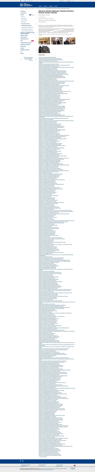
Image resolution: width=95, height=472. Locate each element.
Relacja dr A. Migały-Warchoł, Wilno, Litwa (45, 172)
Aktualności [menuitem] (23, 11)
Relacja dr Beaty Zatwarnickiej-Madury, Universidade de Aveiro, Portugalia (50, 417)
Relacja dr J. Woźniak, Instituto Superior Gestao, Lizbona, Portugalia (49, 148)
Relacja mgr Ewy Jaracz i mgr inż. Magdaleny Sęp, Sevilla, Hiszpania (49, 429)
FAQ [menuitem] (21, 51)
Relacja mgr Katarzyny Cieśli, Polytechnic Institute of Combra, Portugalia (50, 406)
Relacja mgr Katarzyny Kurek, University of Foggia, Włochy (48, 68)
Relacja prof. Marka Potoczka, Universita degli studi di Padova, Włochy (50, 442)
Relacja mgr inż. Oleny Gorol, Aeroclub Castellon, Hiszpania (48, 121)
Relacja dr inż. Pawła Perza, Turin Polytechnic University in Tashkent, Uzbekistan (51, 127)
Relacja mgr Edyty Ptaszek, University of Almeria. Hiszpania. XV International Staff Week (52, 102)
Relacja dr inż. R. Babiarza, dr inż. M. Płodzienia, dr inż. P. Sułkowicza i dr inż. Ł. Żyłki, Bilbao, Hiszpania (54, 261)
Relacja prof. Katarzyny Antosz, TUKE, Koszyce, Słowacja (48, 264)
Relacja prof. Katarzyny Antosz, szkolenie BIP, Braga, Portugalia (49, 265)
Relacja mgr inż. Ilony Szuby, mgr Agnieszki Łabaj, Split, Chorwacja (49, 206)
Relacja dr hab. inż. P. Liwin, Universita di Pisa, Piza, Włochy (48, 146)
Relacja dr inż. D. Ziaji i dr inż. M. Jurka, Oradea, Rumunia (47, 322)
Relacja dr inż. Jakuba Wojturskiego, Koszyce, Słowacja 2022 (48, 320)
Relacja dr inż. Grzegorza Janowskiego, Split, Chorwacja (47, 326)
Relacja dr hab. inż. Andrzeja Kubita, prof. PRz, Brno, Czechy (48, 246)
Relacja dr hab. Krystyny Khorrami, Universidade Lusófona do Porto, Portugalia (51, 109)
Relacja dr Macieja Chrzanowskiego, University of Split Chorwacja (49, 363)
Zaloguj (69, 0)
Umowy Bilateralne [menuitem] (24, 35)
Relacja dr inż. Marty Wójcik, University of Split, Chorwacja (48, 122)
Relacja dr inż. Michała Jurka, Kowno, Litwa (45, 274)
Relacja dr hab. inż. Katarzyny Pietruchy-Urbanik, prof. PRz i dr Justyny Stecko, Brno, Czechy (53, 349)
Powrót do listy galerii (43, 456)
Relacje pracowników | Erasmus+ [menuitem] (27, 25)
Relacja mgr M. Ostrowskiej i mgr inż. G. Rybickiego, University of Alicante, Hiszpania (52, 179)
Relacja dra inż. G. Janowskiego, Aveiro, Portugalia (47, 219)
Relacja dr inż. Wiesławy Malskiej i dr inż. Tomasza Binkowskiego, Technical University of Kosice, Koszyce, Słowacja (56, 67)
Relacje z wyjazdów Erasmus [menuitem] (25, 23)
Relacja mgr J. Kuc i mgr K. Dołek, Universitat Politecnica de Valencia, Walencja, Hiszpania (52, 138)
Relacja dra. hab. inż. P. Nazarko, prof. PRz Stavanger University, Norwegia (50, 143)
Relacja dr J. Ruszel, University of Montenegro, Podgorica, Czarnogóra (49, 125)
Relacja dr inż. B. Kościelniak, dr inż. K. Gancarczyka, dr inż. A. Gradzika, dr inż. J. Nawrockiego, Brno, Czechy (55, 244)
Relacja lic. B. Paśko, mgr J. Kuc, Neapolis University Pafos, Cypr (49, 177)
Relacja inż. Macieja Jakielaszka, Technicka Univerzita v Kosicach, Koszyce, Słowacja (58, 8)
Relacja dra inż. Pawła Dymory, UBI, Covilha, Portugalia (47, 201)
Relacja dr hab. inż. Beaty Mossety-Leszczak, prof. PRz (47, 230)
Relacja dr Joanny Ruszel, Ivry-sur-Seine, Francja (46, 314)
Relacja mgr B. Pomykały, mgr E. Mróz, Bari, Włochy (47, 193)
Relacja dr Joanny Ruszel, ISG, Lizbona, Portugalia (46, 324)
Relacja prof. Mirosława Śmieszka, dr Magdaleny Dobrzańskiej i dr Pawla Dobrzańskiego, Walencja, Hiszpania (55, 446)
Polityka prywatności (59, 465)
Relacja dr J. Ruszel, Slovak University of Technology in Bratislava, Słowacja (50, 281)
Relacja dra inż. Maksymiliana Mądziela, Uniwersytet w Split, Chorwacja (50, 208)
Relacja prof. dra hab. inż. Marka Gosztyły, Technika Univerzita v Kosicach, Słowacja (52, 115)
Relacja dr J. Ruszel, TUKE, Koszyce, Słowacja (46, 299)
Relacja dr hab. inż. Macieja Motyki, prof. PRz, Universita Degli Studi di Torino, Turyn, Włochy (53, 393)
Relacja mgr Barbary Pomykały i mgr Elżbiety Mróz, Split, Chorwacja (49, 341)
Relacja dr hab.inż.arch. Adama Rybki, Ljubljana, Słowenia (48, 410)
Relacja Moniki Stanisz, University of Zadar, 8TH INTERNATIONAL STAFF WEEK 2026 (52, 100)
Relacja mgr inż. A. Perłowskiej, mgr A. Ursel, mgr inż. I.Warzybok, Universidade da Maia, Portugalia (54, 135)
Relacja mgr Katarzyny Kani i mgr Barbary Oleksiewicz (47, 383)
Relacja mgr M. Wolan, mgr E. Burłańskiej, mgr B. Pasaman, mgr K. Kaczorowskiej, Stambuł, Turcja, (54, 327)
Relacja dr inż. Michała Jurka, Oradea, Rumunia (46, 291)
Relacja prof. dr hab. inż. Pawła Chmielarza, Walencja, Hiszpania (49, 279)
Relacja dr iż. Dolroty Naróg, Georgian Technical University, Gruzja (49, 66)
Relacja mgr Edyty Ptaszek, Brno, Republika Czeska (47, 234)
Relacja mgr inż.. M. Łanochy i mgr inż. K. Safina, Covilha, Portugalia (49, 187)
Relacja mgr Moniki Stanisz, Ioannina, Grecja (46, 229)
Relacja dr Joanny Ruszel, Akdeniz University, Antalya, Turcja (48, 288)
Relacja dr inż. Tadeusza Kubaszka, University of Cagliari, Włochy (49, 284)
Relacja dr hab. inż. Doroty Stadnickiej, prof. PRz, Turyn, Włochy (48, 227)
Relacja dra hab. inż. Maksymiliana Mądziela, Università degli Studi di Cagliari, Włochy (52, 76)
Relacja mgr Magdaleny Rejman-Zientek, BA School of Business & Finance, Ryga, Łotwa (52, 382)
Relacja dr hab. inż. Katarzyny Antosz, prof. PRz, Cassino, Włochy (49, 352)
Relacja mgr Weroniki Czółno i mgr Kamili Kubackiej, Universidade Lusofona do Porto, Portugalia (53, 74)
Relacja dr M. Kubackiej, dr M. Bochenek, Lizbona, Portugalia (48, 293)
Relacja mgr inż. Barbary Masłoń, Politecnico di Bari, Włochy (48, 131)
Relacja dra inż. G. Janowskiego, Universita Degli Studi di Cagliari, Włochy (50, 144)
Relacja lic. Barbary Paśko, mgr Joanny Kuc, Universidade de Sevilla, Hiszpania (51, 433)
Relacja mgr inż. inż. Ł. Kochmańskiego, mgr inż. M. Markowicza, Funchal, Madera (51, 202)
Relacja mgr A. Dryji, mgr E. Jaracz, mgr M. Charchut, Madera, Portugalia (50, 325)
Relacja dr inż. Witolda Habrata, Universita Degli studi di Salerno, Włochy (50, 450)
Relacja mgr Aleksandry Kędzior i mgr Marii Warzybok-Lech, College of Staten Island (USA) (52, 71)
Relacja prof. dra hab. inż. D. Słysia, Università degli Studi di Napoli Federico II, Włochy (52, 145)
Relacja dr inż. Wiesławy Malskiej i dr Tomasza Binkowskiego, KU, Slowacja (50, 392)
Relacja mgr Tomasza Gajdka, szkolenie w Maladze (47, 414)
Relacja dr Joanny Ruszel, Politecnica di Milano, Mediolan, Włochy (49, 176)
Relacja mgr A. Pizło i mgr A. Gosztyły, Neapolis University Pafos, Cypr (49, 175)
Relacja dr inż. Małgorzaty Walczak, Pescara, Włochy (47, 197)
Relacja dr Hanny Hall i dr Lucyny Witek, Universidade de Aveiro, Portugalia (50, 376)
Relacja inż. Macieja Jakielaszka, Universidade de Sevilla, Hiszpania (49, 407)
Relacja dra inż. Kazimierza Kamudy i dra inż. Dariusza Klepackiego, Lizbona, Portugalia (52, 242)
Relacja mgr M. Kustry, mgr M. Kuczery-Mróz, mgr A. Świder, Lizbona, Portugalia (51, 252)
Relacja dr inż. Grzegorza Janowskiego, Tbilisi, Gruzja (47, 180)
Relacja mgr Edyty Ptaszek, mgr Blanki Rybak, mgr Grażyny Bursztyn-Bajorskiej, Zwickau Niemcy (53, 425)
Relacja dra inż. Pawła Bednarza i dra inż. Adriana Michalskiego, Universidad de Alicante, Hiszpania (54, 85)
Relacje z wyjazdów (31, 8)
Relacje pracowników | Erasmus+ (40, 8)
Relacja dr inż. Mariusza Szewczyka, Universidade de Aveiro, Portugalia (50, 379)
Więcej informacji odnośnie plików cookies (47, 469)
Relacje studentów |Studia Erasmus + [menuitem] (27, 29)
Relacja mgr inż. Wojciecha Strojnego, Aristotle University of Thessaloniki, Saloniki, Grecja (52, 73)
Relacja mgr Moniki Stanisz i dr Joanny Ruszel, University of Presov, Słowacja (50, 368)
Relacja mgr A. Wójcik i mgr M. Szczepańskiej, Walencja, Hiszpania (49, 228)
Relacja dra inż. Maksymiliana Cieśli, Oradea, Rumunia (47, 233)
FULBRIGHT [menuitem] (22, 48)
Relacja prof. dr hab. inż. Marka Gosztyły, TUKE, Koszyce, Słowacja (49, 250)
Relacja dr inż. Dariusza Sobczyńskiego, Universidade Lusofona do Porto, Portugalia (52, 415)
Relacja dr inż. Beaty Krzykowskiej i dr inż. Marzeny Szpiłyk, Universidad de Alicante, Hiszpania (53, 93)
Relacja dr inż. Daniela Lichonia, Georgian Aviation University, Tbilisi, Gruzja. (50, 123)
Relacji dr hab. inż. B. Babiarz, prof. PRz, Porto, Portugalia (48, 217)
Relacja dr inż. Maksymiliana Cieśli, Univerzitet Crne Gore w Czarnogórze (50, 103)
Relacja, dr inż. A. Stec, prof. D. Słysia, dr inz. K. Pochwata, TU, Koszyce (50, 454)
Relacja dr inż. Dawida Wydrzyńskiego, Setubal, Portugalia (48, 183)
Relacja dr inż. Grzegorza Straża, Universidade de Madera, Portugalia (49, 371)
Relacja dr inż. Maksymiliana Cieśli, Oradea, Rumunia (47, 333)
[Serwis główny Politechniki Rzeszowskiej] (21, 1)
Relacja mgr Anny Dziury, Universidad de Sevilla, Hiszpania (48, 381)
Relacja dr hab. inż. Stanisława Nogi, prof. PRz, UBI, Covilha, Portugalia (50, 137)
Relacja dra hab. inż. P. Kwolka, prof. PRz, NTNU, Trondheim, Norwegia (50, 168)
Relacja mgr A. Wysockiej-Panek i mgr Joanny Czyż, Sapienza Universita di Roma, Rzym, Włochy (53, 118)
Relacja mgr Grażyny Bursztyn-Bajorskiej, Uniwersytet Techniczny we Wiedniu (51, 404)
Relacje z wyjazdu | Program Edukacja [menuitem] (27, 30)
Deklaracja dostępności (59, 464)
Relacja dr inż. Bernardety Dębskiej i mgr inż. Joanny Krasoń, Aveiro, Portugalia (51, 418)
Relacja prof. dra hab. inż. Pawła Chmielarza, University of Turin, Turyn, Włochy (51, 92)
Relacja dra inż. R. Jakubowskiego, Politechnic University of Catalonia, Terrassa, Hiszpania (53, 155)
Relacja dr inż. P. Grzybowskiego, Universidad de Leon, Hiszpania (49, 162)
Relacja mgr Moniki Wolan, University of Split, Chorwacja (47, 280)
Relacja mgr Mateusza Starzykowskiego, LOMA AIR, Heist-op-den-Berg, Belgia (51, 59)
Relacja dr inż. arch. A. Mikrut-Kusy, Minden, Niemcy (47, 251)
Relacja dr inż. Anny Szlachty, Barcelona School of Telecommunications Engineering (51, 110)
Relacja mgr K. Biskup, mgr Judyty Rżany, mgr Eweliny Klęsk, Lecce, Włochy (50, 300)
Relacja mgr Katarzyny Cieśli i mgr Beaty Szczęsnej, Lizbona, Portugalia (50, 432)
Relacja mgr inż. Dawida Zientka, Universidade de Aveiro (47, 387)
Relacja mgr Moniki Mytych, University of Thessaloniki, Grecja (48, 451)
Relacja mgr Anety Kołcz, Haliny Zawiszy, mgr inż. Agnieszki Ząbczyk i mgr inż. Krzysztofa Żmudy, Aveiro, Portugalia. (57, 331)
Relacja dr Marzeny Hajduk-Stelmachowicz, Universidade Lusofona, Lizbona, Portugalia (52, 440)
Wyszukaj (62, 0)
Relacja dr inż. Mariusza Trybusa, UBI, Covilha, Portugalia (47, 400)
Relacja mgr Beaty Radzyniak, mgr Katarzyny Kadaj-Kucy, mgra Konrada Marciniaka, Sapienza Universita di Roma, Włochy (56, 359)
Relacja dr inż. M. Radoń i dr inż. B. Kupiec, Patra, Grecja (47, 189)
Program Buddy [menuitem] (23, 21)
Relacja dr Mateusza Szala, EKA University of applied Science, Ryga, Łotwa (50, 101)
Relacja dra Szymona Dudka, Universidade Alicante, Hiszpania (48, 79)
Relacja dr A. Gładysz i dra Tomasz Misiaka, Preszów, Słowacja (48, 235)
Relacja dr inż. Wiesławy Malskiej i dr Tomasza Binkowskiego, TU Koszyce (50, 455)
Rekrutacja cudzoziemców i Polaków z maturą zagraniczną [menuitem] (27, 33)
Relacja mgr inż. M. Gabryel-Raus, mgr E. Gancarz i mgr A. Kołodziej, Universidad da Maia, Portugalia (54, 260)
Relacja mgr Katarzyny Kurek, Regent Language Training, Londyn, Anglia (50, 422)
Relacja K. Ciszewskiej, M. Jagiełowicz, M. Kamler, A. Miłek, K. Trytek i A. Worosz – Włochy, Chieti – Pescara (55, 289)
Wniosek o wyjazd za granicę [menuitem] (26, 42)
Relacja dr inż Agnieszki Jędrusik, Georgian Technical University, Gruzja (50, 95)
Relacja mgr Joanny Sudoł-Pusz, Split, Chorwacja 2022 (47, 317)
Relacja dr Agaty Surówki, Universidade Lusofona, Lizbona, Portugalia (49, 396)
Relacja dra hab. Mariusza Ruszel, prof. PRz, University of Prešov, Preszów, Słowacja (52, 82)
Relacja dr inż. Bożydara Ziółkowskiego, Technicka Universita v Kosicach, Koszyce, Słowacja (53, 373)
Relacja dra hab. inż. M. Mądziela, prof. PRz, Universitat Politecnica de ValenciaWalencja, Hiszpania (54, 164)
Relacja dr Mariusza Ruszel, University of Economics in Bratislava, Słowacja (50, 384)
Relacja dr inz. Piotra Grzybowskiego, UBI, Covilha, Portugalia (48, 399)
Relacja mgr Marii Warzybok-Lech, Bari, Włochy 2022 (47, 309)
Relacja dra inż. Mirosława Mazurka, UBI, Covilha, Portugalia (48, 203)
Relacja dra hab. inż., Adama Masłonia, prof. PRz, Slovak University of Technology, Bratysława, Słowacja (55, 91)
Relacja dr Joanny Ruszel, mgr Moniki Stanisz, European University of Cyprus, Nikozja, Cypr (53, 360)
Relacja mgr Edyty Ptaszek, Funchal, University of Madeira (48, 298)
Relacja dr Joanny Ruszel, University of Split (45, 356)
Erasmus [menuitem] (22, 14)
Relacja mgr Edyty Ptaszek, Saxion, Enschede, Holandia (47, 268)
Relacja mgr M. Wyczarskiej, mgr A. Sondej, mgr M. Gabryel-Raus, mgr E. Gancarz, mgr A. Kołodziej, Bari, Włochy (56, 211)
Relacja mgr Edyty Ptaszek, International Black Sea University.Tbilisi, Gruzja (50, 90)
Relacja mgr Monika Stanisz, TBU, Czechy (45, 311)
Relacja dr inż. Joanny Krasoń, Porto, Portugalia (46, 204)
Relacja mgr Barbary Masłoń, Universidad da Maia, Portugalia (48, 283)
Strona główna (22, 8)
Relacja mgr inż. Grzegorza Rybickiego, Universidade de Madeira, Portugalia (50, 75)
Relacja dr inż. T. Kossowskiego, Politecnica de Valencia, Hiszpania (49, 154)
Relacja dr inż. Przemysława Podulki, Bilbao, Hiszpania (47, 412)
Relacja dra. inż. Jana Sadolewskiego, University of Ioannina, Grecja (49, 94)
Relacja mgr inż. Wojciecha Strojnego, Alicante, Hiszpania (47, 192)
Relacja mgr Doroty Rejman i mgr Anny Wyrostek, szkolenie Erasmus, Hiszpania (51, 365)
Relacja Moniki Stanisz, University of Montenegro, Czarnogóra (48, 112)
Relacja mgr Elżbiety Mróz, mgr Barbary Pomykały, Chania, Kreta (49, 340)
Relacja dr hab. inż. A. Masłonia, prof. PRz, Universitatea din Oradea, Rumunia (51, 163)
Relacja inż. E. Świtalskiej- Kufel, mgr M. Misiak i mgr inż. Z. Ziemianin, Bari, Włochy (51, 257)
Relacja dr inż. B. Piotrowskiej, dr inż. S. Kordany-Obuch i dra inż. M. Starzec (50, 237)
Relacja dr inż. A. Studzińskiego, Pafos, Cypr (45, 253)
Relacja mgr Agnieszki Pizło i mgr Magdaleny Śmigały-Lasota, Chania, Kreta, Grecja (51, 330)
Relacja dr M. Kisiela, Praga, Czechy (44, 236)
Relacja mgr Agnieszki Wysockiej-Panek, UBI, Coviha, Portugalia (48, 448)
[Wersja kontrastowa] (25, 1)
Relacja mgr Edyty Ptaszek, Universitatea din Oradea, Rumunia (48, 171)
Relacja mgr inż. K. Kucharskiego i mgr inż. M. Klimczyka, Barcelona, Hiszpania (51, 258)
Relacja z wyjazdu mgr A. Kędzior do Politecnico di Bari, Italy (48, 128)
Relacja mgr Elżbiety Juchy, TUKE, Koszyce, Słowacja (47, 205)
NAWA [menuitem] (22, 40)
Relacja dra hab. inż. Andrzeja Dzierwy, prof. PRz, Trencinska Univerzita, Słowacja (51, 159)
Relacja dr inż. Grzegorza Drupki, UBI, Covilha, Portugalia (47, 247)
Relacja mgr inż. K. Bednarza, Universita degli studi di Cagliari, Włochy (49, 160)
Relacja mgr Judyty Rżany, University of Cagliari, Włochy (47, 57)
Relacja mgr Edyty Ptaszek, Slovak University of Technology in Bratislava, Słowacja (51, 222)
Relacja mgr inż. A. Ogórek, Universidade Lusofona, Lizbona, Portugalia (50, 151)
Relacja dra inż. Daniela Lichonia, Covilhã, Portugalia (47, 231)
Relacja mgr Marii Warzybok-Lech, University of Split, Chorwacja (48, 367)
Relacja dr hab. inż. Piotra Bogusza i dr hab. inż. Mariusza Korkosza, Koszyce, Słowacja (52, 305)
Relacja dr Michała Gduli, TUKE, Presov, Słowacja (46, 263)
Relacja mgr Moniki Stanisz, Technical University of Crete (47, 355)
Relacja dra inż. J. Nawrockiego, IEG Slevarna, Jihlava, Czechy (48, 167)
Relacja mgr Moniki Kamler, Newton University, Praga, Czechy (48, 69)
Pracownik (51, 6)
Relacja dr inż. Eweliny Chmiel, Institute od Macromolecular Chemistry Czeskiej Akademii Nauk (53, 385)
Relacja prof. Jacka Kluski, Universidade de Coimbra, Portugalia (48, 421)
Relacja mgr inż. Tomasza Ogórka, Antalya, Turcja (46, 185)
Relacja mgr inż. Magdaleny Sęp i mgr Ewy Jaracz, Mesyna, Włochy (49, 401)
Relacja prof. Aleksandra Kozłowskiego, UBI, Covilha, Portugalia (48, 391)
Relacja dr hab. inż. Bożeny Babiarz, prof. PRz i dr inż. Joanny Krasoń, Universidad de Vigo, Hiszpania (54, 65)
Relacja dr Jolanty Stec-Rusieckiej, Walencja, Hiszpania (47, 214)
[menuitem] (36, 15)
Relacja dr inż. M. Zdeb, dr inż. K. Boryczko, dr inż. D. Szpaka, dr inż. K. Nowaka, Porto (52, 409)
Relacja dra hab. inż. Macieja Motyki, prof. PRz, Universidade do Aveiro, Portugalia (51, 147)
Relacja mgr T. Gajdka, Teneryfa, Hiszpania (45, 256)
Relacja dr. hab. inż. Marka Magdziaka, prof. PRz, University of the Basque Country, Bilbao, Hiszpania (54, 99)
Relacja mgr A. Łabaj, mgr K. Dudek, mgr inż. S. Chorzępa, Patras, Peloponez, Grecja (52, 316)
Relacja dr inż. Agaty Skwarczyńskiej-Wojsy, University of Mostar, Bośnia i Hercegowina (52, 129)
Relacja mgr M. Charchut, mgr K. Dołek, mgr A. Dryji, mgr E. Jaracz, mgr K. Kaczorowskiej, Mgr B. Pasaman (55, 210)
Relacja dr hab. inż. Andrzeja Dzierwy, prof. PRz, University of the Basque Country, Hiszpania (53, 354)
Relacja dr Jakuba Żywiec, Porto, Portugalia (45, 218)
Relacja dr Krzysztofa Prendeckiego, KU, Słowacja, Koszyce (48, 389)
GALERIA (55, 6)
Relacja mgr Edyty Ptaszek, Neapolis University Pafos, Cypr (48, 310)
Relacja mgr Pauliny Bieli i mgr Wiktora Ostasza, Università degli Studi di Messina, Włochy (52, 70)
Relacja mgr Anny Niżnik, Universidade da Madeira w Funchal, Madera (49, 130)
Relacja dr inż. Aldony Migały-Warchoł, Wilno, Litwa (47, 413)
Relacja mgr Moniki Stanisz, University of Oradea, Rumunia (48, 282)
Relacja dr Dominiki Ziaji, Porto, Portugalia (45, 226)
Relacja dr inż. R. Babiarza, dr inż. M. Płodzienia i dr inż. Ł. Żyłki (48, 323)
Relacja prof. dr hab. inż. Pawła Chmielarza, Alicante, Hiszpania (48, 195)
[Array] (28, 59)
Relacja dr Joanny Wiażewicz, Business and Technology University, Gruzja (50, 88)
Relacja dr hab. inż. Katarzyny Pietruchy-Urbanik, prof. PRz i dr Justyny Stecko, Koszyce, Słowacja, (54, 348)
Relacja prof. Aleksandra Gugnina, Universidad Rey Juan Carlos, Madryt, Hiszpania (51, 390)
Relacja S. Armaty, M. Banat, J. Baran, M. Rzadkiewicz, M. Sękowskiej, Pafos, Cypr (51, 184)
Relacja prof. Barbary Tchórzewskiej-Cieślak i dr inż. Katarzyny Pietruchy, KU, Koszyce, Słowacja (53, 398)
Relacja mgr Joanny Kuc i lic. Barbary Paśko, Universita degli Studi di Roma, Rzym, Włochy (52, 397)
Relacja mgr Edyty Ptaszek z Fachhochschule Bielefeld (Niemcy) (49, 402)
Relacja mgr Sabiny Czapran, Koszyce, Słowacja (46, 334)
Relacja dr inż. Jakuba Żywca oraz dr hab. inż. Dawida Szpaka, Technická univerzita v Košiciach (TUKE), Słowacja (56, 120)
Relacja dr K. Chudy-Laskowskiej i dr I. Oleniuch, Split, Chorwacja (49, 262)
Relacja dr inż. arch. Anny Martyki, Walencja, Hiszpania (47, 350)
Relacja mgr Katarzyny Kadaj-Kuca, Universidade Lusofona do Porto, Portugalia (51, 306)
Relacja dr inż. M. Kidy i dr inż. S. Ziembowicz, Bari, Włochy (48, 297)
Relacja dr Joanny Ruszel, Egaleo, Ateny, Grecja (46, 245)
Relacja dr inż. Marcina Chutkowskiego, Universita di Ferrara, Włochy (49, 98)
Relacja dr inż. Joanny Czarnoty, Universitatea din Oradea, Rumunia (49, 96)
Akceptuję (72, 468)
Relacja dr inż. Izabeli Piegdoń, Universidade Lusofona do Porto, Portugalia (50, 273)
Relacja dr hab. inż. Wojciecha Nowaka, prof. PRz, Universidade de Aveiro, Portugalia (52, 83)
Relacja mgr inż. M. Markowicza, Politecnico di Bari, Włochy (48, 152)
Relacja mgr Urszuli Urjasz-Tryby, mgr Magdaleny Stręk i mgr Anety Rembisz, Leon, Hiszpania (53, 426)
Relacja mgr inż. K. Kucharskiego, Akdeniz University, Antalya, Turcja (49, 134)
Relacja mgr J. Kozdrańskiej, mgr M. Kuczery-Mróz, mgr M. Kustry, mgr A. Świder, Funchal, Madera (54, 213)
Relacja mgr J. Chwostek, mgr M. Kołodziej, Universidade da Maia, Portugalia (50, 173)
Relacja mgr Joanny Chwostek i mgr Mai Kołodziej (46, 271)
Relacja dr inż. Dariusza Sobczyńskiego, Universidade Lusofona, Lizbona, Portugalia (52, 408)
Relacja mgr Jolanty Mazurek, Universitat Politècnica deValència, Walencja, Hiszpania (52, 107)
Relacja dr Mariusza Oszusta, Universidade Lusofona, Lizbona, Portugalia (50, 439)
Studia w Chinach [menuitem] (24, 37)
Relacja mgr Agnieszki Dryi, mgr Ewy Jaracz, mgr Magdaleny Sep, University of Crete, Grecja (53, 372)
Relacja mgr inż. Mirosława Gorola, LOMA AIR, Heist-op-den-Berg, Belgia (50, 58)
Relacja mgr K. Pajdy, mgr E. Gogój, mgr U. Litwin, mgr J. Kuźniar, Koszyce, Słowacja (52, 238)
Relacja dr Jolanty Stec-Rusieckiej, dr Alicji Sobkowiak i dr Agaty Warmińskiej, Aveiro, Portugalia (53, 438)
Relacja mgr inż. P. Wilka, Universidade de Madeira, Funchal (48, 139)
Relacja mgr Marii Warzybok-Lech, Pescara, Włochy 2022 (47, 319)
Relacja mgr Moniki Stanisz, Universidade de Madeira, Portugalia (49, 318)
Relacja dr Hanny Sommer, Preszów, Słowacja (46, 243)
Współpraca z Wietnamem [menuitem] (25, 44)
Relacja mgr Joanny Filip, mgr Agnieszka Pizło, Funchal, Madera (49, 276)
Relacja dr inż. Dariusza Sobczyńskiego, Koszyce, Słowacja (48, 328)
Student (40, 6)
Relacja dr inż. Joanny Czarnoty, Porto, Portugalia (46, 223)
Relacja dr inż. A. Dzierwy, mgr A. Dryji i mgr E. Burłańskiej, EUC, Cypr (49, 377)
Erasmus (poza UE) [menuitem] (24, 18)
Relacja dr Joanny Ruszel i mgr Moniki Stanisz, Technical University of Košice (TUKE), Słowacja (53, 221)
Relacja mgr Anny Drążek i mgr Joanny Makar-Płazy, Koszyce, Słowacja (50, 272)
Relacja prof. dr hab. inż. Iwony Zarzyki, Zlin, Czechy (47, 186)
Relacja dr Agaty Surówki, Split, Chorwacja (45, 332)
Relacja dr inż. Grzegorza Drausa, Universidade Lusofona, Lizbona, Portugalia (51, 405)
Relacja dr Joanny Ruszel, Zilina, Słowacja (45, 194)
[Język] (73, 1)
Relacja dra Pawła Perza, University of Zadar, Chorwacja (47, 78)
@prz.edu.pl (43, 465)
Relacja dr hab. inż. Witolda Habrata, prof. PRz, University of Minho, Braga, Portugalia (52, 108)
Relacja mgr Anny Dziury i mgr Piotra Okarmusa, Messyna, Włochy (49, 434)
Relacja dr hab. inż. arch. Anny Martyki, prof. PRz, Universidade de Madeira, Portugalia (52, 77)
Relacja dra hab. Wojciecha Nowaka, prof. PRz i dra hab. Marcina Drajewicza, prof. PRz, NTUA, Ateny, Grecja (55, 292)
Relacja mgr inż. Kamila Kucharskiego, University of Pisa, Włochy (49, 63)
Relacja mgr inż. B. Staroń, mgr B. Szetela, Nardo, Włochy (47, 142)
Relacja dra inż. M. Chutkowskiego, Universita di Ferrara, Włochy (49, 156)
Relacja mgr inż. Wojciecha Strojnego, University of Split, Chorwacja (49, 133)
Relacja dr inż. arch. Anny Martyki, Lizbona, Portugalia (47, 315)
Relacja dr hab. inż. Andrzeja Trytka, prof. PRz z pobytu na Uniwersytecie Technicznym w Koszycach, (54, 307)
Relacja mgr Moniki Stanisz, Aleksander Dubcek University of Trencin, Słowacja (51, 188)
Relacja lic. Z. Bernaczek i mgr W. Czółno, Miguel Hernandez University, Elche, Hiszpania (52, 136)
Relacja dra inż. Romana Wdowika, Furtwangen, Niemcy (47, 266)
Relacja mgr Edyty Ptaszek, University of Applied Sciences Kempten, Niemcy (50, 87)
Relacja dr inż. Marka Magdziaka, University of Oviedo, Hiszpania (49, 427)
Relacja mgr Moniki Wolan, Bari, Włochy (45, 196)
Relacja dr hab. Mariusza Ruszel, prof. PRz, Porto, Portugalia (48, 295)
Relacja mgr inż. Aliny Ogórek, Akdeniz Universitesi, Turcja (48, 178)
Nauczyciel (45, 6)
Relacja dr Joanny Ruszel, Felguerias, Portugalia (46, 275)
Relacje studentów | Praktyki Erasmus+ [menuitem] (27, 27)
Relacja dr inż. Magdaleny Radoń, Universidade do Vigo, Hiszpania (49, 84)
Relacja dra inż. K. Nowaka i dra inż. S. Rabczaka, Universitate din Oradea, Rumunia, (52, 126)
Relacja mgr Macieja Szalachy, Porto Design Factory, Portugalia (48, 423)
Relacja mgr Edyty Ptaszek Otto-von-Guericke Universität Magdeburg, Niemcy (51, 366)
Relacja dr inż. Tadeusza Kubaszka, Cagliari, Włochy (47, 198)
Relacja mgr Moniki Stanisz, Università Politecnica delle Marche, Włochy (50, 161)
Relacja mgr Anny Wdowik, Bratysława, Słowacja (46, 239)
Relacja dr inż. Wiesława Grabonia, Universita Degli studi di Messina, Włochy (50, 424)
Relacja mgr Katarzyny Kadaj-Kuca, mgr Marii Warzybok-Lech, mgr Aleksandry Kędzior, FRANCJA (54, 170)
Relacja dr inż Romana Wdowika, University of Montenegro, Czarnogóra (50, 111)
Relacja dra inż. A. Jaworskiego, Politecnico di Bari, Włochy (48, 150)
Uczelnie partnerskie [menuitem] (24, 20)
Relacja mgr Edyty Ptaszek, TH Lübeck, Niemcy (46, 119)
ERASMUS (26, 8)
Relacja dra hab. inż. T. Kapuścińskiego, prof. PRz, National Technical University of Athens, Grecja (54, 158)
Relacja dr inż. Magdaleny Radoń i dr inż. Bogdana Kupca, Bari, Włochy (50, 287)
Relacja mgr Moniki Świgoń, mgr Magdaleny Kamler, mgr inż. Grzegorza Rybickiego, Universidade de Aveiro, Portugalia (57, 388)
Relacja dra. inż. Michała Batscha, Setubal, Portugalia (47, 181)
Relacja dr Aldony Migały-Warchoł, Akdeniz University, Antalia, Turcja (49, 364)
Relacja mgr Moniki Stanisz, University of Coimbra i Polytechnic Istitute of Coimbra (51, 308)
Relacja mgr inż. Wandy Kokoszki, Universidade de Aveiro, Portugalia (49, 431)
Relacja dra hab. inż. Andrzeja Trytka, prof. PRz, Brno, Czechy (48, 200)
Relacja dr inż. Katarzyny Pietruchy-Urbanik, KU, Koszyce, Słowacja (49, 449)
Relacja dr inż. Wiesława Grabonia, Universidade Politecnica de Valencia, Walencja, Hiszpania (53, 375)
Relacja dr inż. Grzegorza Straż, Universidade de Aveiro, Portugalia (49, 374)
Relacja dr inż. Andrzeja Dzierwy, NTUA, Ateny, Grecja (47, 447)
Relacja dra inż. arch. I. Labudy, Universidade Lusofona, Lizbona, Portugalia (50, 153)
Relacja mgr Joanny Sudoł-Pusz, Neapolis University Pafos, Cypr (49, 212)
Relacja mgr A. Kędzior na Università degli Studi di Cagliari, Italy (48, 104)
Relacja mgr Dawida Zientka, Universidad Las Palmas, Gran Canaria (49, 441)
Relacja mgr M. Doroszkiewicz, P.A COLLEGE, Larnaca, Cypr (48, 60)
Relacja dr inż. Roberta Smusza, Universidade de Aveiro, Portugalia (49, 380)
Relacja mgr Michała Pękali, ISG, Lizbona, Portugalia (47, 303)
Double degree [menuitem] (23, 46)
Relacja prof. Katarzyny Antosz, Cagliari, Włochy (46, 209)
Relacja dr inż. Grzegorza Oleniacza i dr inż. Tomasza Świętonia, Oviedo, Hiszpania (51, 435)
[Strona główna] (26, 4)
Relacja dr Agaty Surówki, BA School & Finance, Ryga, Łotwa (48, 430)
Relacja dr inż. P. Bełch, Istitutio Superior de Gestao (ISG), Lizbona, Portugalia (51, 169)
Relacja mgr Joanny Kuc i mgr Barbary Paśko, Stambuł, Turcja (48, 335)
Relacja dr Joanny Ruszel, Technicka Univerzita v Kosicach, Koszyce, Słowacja (51, 86)
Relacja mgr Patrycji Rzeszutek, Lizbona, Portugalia (47, 339)
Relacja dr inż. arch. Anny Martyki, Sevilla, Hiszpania (47, 437)
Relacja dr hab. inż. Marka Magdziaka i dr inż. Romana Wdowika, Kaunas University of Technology (54, 357)
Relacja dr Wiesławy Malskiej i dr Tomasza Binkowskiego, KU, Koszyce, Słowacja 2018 (52, 443)
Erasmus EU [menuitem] (23, 16)
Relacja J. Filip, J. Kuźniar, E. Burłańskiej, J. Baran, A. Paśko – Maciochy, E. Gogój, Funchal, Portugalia (54, 290)
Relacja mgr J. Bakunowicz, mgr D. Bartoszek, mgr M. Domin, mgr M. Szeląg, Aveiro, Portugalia (53, 296)
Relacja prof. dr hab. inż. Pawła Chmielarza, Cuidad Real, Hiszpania (49, 336)
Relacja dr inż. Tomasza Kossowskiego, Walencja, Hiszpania (48, 225)
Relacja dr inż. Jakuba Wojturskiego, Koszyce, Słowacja (47, 416)
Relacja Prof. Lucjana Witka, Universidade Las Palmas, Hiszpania (49, 452)
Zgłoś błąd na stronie (59, 466)
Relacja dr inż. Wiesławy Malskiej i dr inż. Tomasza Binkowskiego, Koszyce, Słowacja (52, 353)
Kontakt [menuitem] (22, 53)
